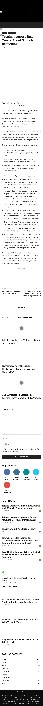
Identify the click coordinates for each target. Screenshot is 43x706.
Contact (24, 692)
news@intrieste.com (16, 582)
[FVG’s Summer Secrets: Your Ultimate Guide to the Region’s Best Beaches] (21, 593)
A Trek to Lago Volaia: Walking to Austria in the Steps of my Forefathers (32, 293)
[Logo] (13, 29)
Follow (16, 469)
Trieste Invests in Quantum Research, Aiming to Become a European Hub (21, 518)
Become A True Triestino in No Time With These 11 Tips (20, 620)
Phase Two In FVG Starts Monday (19, 529)
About (18, 692)
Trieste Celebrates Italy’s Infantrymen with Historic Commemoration (21, 507)
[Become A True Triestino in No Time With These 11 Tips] (21, 613)
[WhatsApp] (18, 279)
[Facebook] (3, 1)
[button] (3, 25)
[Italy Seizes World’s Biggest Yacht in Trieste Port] (21, 633)
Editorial (21, 308)
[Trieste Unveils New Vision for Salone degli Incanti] (21, 328)
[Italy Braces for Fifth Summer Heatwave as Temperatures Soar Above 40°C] (21, 354)
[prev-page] (3, 403)
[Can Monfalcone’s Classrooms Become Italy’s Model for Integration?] (21, 383)
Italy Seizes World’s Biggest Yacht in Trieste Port (20, 640)
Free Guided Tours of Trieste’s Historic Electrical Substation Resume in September (21, 554)
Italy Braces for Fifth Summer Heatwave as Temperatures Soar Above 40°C (19, 369)
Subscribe (7, 482)
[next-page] (6, 403)
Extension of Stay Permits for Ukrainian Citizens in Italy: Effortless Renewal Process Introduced (20, 540)
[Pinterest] (13, 279)
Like (7, 469)
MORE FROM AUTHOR (25, 317)
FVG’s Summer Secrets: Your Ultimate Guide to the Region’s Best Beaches (20, 601)
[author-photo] (21, 304)
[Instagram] (4, 1)
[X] (9, 279)
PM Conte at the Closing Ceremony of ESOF (11, 292)
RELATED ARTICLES (9, 317)
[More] (22, 279)
